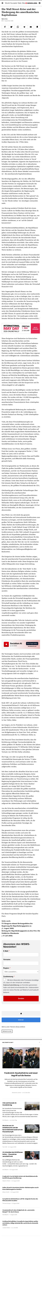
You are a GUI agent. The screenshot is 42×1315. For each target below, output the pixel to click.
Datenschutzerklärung (11, 985)
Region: (6, 968)
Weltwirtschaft (7, 1031)
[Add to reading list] (37, 27)
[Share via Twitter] (11, 27)
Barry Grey (4, 19)
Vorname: (7, 959)
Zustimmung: (8, 976)
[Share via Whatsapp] (18, 27)
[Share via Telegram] (24, 27)
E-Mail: (5, 951)
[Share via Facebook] (5, 27)
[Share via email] (31, 27)
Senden (21, 998)
